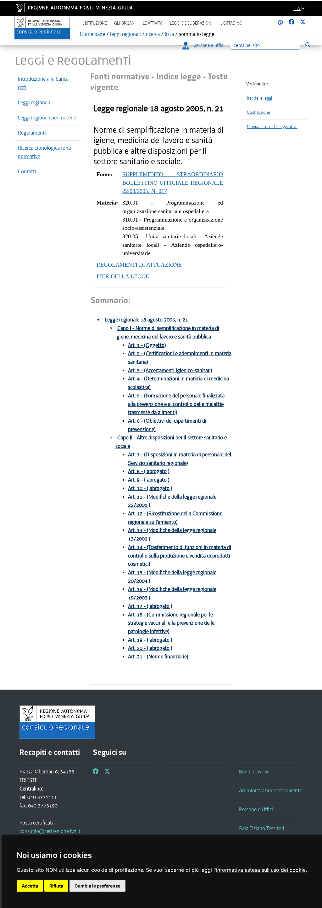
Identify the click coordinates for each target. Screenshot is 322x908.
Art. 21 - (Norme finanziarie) (158, 656)
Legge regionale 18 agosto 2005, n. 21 (146, 319)
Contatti (27, 171)
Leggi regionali (34, 102)
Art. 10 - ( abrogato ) (150, 488)
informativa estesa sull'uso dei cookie (261, 870)
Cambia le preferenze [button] (97, 885)
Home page (92, 34)
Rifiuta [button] (56, 885)
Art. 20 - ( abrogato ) (150, 648)
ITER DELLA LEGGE (123, 276)
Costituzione (258, 112)
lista (169, 34)
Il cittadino (230, 23)
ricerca (153, 34)
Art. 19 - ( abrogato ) (150, 640)
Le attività (153, 23)
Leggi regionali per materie (47, 117)
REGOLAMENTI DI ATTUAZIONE (139, 265)
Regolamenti (32, 132)
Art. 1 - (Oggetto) (147, 345)
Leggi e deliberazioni (191, 23)
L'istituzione (94, 23)
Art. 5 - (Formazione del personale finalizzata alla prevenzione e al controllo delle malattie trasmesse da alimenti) (176, 404)
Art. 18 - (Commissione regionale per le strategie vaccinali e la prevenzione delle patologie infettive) (171, 623)
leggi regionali (125, 34)
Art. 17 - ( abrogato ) (150, 606)
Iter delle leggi (259, 98)
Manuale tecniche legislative (272, 127)
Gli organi (125, 23)
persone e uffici (209, 45)
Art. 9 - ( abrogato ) (148, 480)
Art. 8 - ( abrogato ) (148, 471)
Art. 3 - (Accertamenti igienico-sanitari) (170, 370)
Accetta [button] (30, 885)
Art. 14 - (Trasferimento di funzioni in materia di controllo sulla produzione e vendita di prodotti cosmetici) (179, 555)
